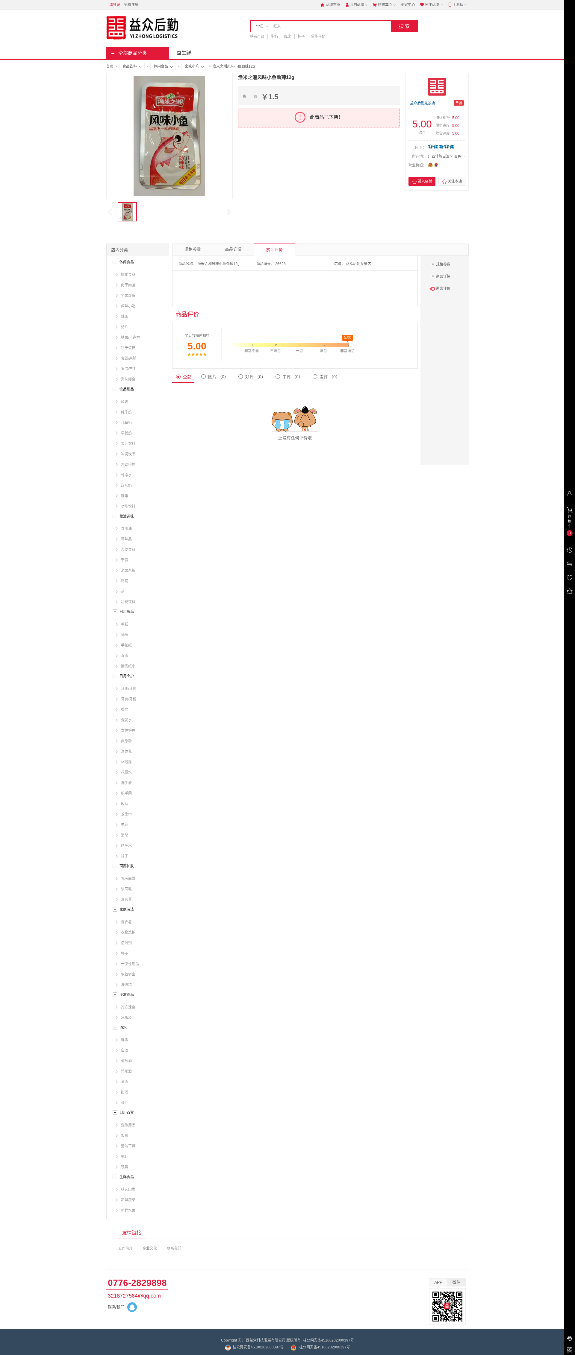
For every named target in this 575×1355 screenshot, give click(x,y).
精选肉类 (128, 1189)
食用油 (126, 529)
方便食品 (128, 550)
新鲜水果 (128, 1210)
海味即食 (128, 379)
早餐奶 (126, 433)
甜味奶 (126, 485)
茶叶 (124, 1103)
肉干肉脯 (128, 285)
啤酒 (124, 1040)
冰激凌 (126, 1018)
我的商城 (354, 5)
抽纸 (124, 635)
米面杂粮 (128, 570)
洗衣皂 (126, 922)
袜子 (124, 856)
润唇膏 (126, 900)
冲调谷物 (128, 465)
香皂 (124, 710)
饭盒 (124, 1136)
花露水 (126, 772)
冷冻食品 (126, 995)
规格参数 (192, 249)
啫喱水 (126, 846)
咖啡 (124, 496)
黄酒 (124, 1082)
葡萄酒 (126, 1061)
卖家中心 (408, 5)
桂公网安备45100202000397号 (328, 1340)
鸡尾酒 (126, 1071)
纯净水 (126, 475)
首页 (110, 66)
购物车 (382, 5)
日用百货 (126, 1113)
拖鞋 (124, 1157)
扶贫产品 (257, 36)
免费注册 (131, 5)
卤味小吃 (192, 66)
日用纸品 (126, 612)
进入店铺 (422, 181)
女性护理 (128, 731)
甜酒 (124, 1092)
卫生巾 (126, 814)
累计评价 (274, 249)
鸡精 (124, 581)
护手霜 (126, 793)
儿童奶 (126, 423)
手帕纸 (126, 645)
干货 (124, 560)
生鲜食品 (126, 1177)
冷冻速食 (128, 1007)
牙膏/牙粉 (128, 699)
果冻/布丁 (128, 369)
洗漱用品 (128, 1125)
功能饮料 (128, 506)
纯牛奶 (126, 412)
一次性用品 (130, 964)
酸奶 (124, 402)
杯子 (124, 953)
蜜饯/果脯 (128, 358)
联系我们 (174, 1248)
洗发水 (126, 720)
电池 (124, 825)
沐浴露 (126, 762)
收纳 (124, 804)
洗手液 (126, 783)
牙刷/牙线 (128, 689)
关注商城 (429, 5)
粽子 (301, 36)
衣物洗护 (128, 932)
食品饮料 (129, 66)
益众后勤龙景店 (422, 103)
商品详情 (233, 249)
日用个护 (126, 676)
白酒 (124, 1050)
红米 (287, 36)
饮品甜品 (126, 389)
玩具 (124, 1167)
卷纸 (124, 624)
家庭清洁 (126, 909)
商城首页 (330, 5)
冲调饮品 (128, 454)
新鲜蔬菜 (128, 1200)
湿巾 (124, 656)
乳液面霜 (128, 879)
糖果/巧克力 (130, 337)
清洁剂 (126, 943)
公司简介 (125, 1248)
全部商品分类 (132, 53)
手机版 (456, 5)
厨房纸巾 (128, 666)
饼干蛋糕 (128, 348)
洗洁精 (126, 985)
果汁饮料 (128, 444)
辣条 (124, 316)
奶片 (124, 327)
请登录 (114, 5)
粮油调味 (126, 516)
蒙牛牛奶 (318, 36)
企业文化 (150, 1248)
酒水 (123, 1028)
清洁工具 (128, 1146)
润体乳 (126, 751)
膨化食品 (128, 275)
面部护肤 (126, 866)
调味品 (126, 539)
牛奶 (274, 36)
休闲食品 (161, 66)
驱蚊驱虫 (128, 974)
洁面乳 (126, 889)
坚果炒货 (128, 295)
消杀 (124, 835)
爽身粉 (126, 741)
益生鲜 (184, 52)
